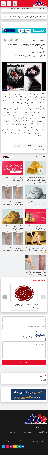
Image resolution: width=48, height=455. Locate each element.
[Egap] (11, 449)
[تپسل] (3, 32)
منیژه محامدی (39, 152)
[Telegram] (3, 449)
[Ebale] (19, 449)
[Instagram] (7, 449)
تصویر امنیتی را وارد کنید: (26, 340)
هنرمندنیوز (36, 97)
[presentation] (43, 300)
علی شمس (17, 149)
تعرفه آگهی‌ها (43, 435)
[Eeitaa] (15, 449)
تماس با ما (27, 435)
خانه (41, 19)
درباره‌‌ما (12, 435)
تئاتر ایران (41, 149)
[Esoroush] (22, 449)
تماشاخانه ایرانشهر (29, 149)
